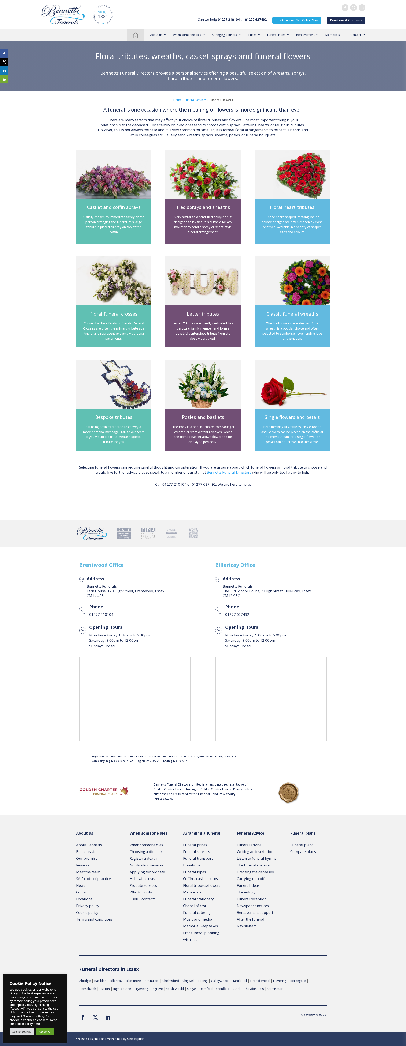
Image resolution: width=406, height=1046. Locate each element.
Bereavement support (255, 912)
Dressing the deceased (255, 871)
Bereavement (305, 35)
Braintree (151, 980)
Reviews (82, 865)
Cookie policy (87, 912)
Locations (84, 898)
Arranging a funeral (225, 35)
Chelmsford (170, 980)
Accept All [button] (45, 1031)
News (80, 885)
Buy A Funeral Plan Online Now (297, 20)
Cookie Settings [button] (22, 1031)
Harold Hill (239, 980)
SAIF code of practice (93, 878)
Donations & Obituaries (346, 20)
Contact (355, 35)
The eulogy (246, 892)
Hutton (104, 988)
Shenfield (222, 988)
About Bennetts (89, 844)
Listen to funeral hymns (256, 858)
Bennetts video (88, 851)
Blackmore (133, 980)
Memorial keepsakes (200, 925)
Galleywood (219, 980)
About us (156, 35)
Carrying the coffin (252, 878)
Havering (279, 980)
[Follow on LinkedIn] (362, 7)
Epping (203, 980)
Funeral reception (251, 898)
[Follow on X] (95, 1017)
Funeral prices (195, 844)
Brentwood (93, 564)
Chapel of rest (194, 905)
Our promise (86, 858)
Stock (236, 988)
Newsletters (246, 925)
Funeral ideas (248, 885)
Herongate (298, 980)
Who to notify (141, 892)
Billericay (227, 564)
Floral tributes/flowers (201, 885)
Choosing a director (146, 851)
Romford (206, 988)
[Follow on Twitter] (353, 7)
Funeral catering (197, 912)
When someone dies (187, 35)
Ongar (191, 988)
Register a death (143, 858)
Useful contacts (142, 898)
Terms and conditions (94, 919)
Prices (252, 35)
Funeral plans (301, 844)
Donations (191, 865)
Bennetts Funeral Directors (229, 472)
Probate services (143, 885)
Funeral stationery (198, 898)
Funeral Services (195, 100)
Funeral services (196, 851)
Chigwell (188, 980)
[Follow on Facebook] (345, 7)
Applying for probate (147, 871)
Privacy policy (87, 905)
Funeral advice (249, 844)
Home (135, 35)
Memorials (332, 35)
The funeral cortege (253, 865)
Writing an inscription (255, 851)
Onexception (135, 1039)
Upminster (275, 988)
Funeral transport (198, 858)
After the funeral (250, 919)
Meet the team (88, 871)
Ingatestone (122, 988)
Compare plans (303, 851)
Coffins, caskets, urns (200, 878)
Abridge (85, 980)
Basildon (100, 980)
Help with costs (142, 878)
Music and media (197, 919)
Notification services (146, 865)
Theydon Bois (254, 988)
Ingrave (157, 988)
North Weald (174, 988)
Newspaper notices (253, 905)
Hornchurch (87, 988)
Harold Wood (260, 980)
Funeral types (194, 871)
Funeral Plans (276, 35)
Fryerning (141, 988)
